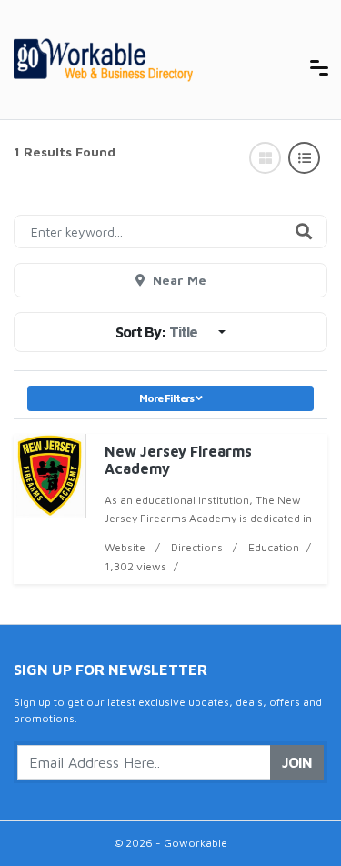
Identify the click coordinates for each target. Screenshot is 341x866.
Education (273, 547)
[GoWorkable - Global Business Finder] (150, 57)
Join (297, 762)
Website (125, 547)
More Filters (167, 398)
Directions (197, 547)
